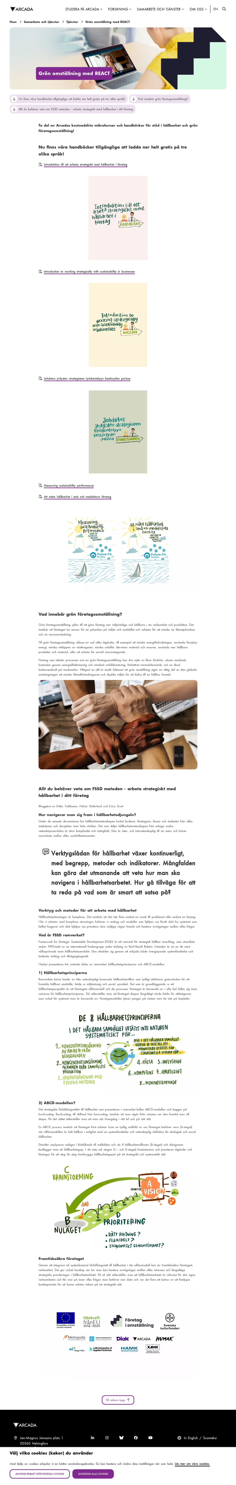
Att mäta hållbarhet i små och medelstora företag (77, 497)
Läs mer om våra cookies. (192, 1464)
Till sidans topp (116, 1400)
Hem (13, 21)
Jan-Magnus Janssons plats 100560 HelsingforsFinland (41, 1443)
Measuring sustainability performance (69, 485)
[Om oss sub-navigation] (206, 9)
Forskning (118, 9)
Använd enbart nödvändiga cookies (39, 1474)
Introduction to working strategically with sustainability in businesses (89, 271)
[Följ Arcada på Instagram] (107, 1438)
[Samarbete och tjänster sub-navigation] (182, 9)
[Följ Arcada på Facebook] (136, 1438)
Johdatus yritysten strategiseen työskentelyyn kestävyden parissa (87, 378)
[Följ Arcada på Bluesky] (121, 1438)
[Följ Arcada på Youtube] (150, 1438)
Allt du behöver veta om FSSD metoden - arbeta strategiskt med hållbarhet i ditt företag (75, 109)
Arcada (21, 9)
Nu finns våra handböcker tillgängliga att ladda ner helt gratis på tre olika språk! (71, 99)
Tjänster (72, 21)
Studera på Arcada (82, 9)
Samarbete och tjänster (159, 9)
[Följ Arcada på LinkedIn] (92, 1438)
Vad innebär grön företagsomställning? (163, 99)
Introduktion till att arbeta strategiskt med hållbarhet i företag (85, 164)
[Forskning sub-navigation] (130, 9)
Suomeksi (210, 1438)
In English (216, 9)
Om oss (197, 9)
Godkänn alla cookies (93, 1474)
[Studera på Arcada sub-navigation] (101, 9)
